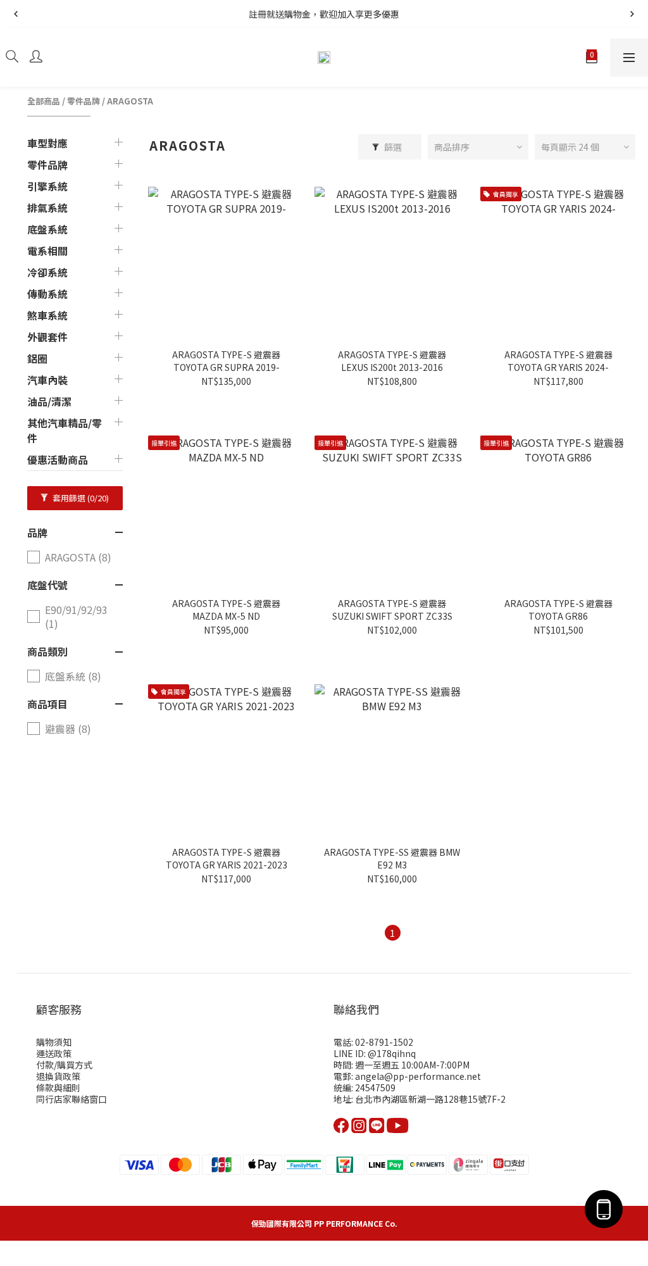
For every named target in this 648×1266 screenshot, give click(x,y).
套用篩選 (80, 498)
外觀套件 (47, 336)
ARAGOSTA (130, 101)
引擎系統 (47, 186)
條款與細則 (58, 1087)
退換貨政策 (58, 1076)
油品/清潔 (49, 401)
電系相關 (47, 250)
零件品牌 (83, 101)
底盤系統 (47, 229)
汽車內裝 (47, 379)
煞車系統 (47, 315)
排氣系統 (47, 207)
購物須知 (54, 1042)
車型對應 (47, 143)
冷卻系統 (47, 272)
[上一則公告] (16, 14)
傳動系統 (47, 293)
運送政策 (54, 1053)
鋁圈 (37, 358)
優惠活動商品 (57, 459)
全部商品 (43, 101)
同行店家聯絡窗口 (71, 1099)
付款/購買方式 (64, 1064)
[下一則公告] (632, 14)
